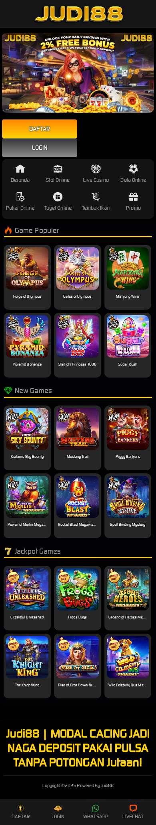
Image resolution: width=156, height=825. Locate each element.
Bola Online (133, 180)
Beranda (20, 180)
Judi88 (78, 785)
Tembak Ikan (96, 208)
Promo (133, 208)
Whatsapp (95, 816)
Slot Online (58, 180)
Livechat (133, 816)
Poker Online (20, 208)
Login (40, 147)
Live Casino (96, 180)
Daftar (39, 129)
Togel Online (58, 208)
